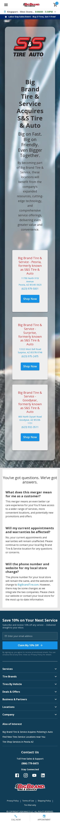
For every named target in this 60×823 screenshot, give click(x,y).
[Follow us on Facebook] (17, 775)
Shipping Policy (44, 800)
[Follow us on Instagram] (25, 775)
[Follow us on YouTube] (34, 775)
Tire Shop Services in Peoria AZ (18, 741)
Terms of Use (28, 800)
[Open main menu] (6, 4)
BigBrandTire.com (28, 584)
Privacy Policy (36, 654)
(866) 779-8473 (30, 763)
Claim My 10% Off (28, 645)
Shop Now (30, 299)
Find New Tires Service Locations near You (23, 736)
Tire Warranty (30, 805)
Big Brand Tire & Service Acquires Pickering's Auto (27, 731)
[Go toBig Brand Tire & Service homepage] (31, 5)
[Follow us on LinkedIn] (42, 775)
